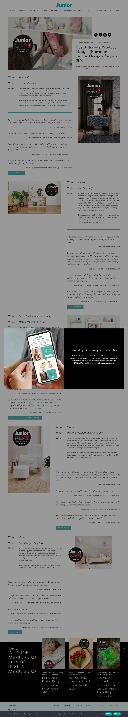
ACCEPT (108, 714)
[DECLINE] (125, 714)
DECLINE (117, 714)
